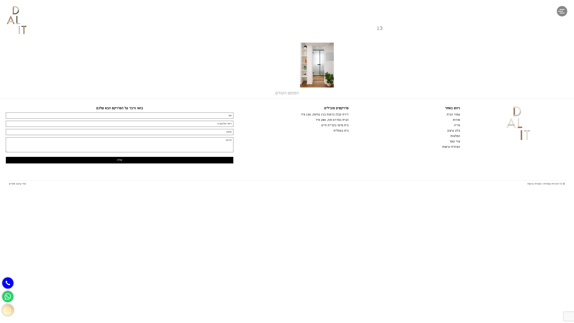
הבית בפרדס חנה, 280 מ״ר (332, 120)
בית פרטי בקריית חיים (335, 125)
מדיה (457, 125)
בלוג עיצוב (453, 130)
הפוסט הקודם (287, 93)
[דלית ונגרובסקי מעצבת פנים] (20, 24)
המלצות (455, 136)
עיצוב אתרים (15, 184)
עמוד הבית (453, 114)
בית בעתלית (341, 130)
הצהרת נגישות (451, 146)
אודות (456, 120)
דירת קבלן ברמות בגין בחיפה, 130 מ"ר (325, 114)
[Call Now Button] (7, 283)
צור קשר (454, 141)
